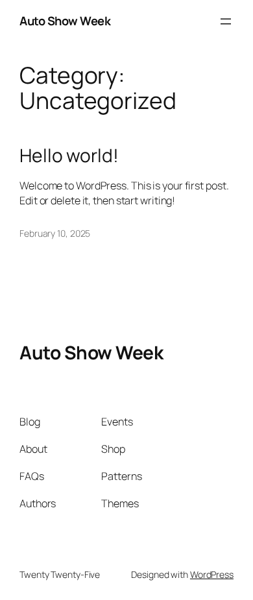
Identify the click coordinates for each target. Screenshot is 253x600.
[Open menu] (226, 21)
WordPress (212, 574)
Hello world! (69, 155)
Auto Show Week (64, 21)
